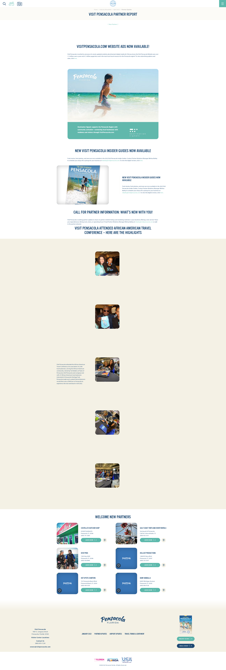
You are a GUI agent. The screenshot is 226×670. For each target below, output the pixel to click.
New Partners (113, 24)
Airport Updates (116, 634)
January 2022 (87, 634)
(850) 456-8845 (85, 560)
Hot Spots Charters (88, 578)
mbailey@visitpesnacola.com (144, 222)
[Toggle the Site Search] (4, 3)
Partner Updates (100, 634)
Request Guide (184, 639)
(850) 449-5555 (85, 585)
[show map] (105, 540)
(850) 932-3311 (144, 535)
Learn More (89, 540)
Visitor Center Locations (40, 637)
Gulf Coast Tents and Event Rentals (153, 528)
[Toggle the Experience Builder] (11, 3)
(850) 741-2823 (85, 535)
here (75, 58)
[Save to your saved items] (59, 541)
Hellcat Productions (148, 553)
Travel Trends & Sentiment (134, 634)
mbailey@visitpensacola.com (111, 160)
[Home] (113, 3)
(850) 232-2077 (144, 560)
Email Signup (183, 646)
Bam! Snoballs (145, 578)
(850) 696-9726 (144, 585)
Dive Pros (84, 553)
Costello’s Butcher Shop (90, 528)
